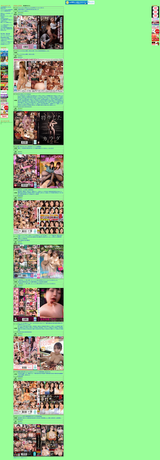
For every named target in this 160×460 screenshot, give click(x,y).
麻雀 (9, 33)
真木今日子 (39, 328)
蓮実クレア (54, 101)
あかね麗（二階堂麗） (32, 326)
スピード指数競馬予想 (6, 10)
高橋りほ (46, 101)
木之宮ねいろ (52, 97)
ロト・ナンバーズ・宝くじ (7, 36)
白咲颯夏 (48, 95)
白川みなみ (21, 98)
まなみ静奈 (23, 105)
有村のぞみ (29, 95)
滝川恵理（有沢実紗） (39, 327)
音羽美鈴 (24, 148)
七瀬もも (53, 99)
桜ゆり (43, 328)
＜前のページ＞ (16, 457)
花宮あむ (57, 98)
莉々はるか (23, 103)
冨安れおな (35, 95)
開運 (8, 37)
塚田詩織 (51, 191)
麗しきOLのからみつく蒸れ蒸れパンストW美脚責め (29, 146)
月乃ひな (32, 98)
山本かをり (42, 192)
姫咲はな (24, 97)
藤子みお (46, 97)
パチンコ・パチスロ (5, 34)
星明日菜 (28, 9)
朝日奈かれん (38, 99)
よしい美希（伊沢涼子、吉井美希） (53, 418)
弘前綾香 (45, 281)
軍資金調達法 (4, 37)
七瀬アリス (50, 102)
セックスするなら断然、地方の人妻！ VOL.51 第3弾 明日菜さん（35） (34, 50)
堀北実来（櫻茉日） (22, 191)
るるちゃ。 (45, 148)
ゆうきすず (51, 148)
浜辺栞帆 (20, 418)
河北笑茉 (41, 281)
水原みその (58, 328)
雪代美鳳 (43, 418)
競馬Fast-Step (3, 30)
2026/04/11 (20, 153)
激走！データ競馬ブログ (6, 22)
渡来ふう (20, 148)
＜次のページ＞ (23, 457)
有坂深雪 (59, 101)
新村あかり (57, 192)
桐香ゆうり (23, 9)
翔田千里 (20, 192)
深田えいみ (53, 326)
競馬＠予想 (3, 8)
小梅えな (26, 102)
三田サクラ (24, 418)
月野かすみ (33, 101)
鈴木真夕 (52, 373)
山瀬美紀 (29, 192)
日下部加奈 (28, 105)
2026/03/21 (20, 379)
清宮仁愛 (55, 102)
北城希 (19, 9)
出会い (9, 42)
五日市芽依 (31, 102)
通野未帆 (48, 373)
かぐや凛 (20, 95)
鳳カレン (36, 102)
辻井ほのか (47, 328)
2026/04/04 (20, 243)
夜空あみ (42, 101)
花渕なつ (42, 97)
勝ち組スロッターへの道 (6, 16)
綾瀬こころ (59, 103)
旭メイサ (37, 9)
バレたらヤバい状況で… (23, 11)
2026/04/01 (20, 286)
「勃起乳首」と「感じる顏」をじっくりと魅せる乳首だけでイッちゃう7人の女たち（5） (38, 280)
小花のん (40, 95)
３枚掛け (3, 17)
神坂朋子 (59, 326)
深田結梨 (44, 326)
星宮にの (36, 98)
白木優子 (38, 192)
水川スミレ (46, 327)
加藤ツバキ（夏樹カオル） (28, 373)
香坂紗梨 (24, 101)
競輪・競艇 (5, 33)
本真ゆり (34, 192)
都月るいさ (40, 191)
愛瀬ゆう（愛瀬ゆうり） (50, 103)
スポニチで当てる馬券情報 (7, 9)
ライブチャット (4, 42)
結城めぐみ (47, 192)
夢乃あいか (24, 95)
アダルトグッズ (4, 41)
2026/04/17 (20, 110)
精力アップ (10, 41)
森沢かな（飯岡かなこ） (32, 191)
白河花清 (20, 373)
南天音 (37, 194)
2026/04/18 (20, 57)
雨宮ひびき (44, 102)
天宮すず (42, 105)
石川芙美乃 (24, 192)
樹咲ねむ (60, 99)
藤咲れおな (47, 99)
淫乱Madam (20, 419)
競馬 (2, 33)
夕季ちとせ (20, 238)
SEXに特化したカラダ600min (24, 94)
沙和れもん (32, 99)
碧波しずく (34, 103)
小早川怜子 (46, 191)
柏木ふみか (46, 105)
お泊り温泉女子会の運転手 (24, 240)
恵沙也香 (53, 98)
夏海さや (40, 98)
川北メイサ (60, 95)
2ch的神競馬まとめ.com (6, 7)
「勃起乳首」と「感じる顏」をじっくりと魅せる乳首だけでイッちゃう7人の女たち (36, 283)
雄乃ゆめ (33, 9)
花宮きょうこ (53, 105)
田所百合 (55, 191)
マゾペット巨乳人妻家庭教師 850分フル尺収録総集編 (30, 416)
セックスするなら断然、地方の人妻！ (26, 54)
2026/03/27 (20, 335)
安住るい (34, 105)
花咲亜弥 (28, 97)
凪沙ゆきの (29, 328)
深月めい (28, 101)
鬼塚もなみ (26, 98)
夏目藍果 (43, 99)
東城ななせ (51, 327)
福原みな (22, 102)
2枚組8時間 (20, 195)
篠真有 (56, 99)
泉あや (52, 95)
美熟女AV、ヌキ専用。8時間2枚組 (25, 189)
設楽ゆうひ (28, 103)
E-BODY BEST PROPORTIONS (25, 106)
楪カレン (49, 98)
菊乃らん (39, 103)
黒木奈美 (34, 418)
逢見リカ (44, 98)
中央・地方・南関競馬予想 (7, 28)
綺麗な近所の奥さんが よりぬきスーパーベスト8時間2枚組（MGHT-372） (34, 371)
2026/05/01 (20, 14)
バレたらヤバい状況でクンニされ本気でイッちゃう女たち (31, 7)
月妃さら (44, 95)
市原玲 (50, 101)
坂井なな (25, 328)
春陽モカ (59, 102)
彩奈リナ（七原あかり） (29, 194)
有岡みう (20, 97)
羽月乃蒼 (43, 103)
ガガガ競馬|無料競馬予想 (6, 27)
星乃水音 (33, 97)
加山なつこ (59, 191)
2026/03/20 (20, 423)
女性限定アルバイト (5, 44)
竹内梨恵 (53, 192)
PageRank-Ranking (4, 18)
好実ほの (38, 101)
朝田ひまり (57, 97)
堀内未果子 (26, 99)
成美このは (21, 99)
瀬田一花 (35, 328)
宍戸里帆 (38, 105)
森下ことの (37, 97)
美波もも (56, 95)
